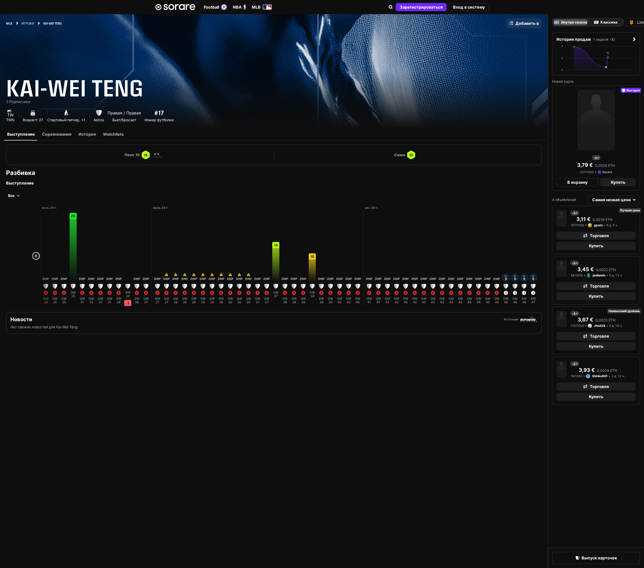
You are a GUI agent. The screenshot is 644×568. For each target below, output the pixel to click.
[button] (391, 7)
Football (211, 7)
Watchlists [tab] (113, 134)
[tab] (606, 22)
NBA (237, 7)
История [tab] (87, 134)
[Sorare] (175, 7)
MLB (256, 7)
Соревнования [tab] (56, 134)
